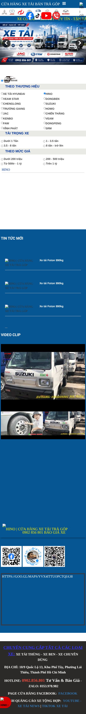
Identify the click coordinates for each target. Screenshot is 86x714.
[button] (6, 43)
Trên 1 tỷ (51, 163)
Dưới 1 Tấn (11, 141)
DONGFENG (53, 123)
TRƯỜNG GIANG (14, 108)
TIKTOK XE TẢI (55, 706)
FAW (6, 123)
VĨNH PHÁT (10, 128)
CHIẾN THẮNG (55, 113)
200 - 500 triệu (55, 159)
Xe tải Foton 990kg (51, 256)
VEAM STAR (11, 98)
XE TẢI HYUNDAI (14, 93)
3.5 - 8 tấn (10, 145)
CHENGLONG (12, 103)
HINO (49, 93)
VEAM (50, 118)
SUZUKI (51, 103)
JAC (6, 113)
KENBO (8, 118)
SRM (49, 128)
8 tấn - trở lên (54, 145)
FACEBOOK (67, 693)
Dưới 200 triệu (13, 159)
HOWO (50, 108)
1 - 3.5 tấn (52, 141)
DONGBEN (52, 98)
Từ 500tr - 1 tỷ (13, 163)
